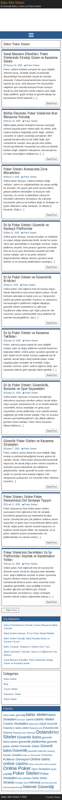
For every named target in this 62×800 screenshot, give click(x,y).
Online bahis (40, 759)
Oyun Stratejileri (40, 769)
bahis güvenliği (17, 715)
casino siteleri (44, 719)
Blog (6, 684)
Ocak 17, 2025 (13, 504)
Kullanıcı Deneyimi (16, 759)
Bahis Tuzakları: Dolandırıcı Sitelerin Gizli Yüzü (27, 647)
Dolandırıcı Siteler (12, 694)
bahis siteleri (37, 714)
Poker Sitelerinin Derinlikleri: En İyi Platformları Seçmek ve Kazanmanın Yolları (29, 556)
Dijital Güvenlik (48, 723)
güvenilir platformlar (32, 741)
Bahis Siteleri (10, 679)
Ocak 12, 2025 (13, 564)
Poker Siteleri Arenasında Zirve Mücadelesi (25, 171)
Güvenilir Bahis (29, 737)
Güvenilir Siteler (30, 746)
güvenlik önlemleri (37, 751)
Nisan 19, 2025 (13, 121)
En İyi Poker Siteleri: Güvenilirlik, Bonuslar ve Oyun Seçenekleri (26, 387)
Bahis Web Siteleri (12, 3)
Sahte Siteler (39, 778)
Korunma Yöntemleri (41, 755)
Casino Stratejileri (15, 723)
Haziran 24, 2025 (14, 65)
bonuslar (21, 720)
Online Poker (17, 768)
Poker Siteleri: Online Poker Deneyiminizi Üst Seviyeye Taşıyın (27, 498)
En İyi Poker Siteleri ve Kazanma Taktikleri (26, 335)
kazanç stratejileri (12, 755)
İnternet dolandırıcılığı (12, 787)
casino (30, 719)
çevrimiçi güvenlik (49, 783)
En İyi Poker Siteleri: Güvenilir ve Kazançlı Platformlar (26, 227)
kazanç (51, 751)
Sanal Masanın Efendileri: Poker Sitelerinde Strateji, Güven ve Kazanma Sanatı (30, 57)
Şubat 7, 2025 (13, 448)
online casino (15, 763)
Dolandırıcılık (36, 728)
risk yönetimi (24, 778)
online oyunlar (49, 764)
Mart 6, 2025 (12, 285)
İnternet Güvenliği (38, 787)
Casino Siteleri (11, 689)
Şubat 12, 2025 (13, 393)
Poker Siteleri (33, 65)
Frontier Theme (53, 797)
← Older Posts (10, 610)
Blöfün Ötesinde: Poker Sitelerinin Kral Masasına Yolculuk (30, 115)
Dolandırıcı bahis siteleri (16, 728)
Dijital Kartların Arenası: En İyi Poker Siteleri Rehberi (29, 633)
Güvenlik (19, 750)
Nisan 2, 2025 (12, 177)
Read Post (52, 103)
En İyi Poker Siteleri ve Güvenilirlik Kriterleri (27, 279)
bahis (6, 715)
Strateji (8, 782)
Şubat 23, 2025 (13, 340)
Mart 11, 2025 (12, 232)
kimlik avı (26, 755)
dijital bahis (34, 724)
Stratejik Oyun (22, 782)
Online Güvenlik (35, 764)
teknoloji (34, 782)
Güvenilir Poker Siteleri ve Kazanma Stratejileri (28, 443)
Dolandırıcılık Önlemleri (24, 733)
